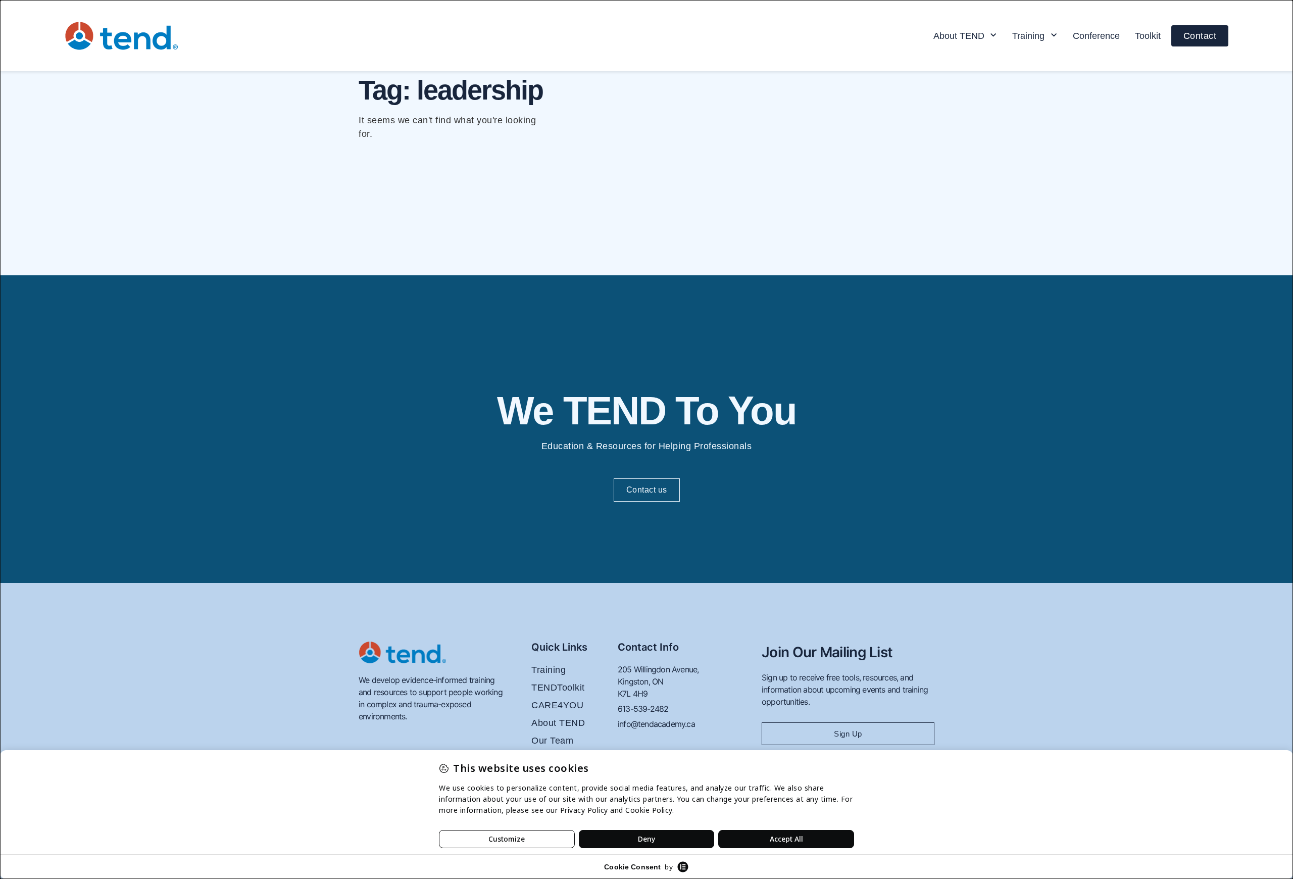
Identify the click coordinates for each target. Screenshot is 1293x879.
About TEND (958, 36)
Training (1028, 36)
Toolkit (1148, 36)
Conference (1096, 36)
